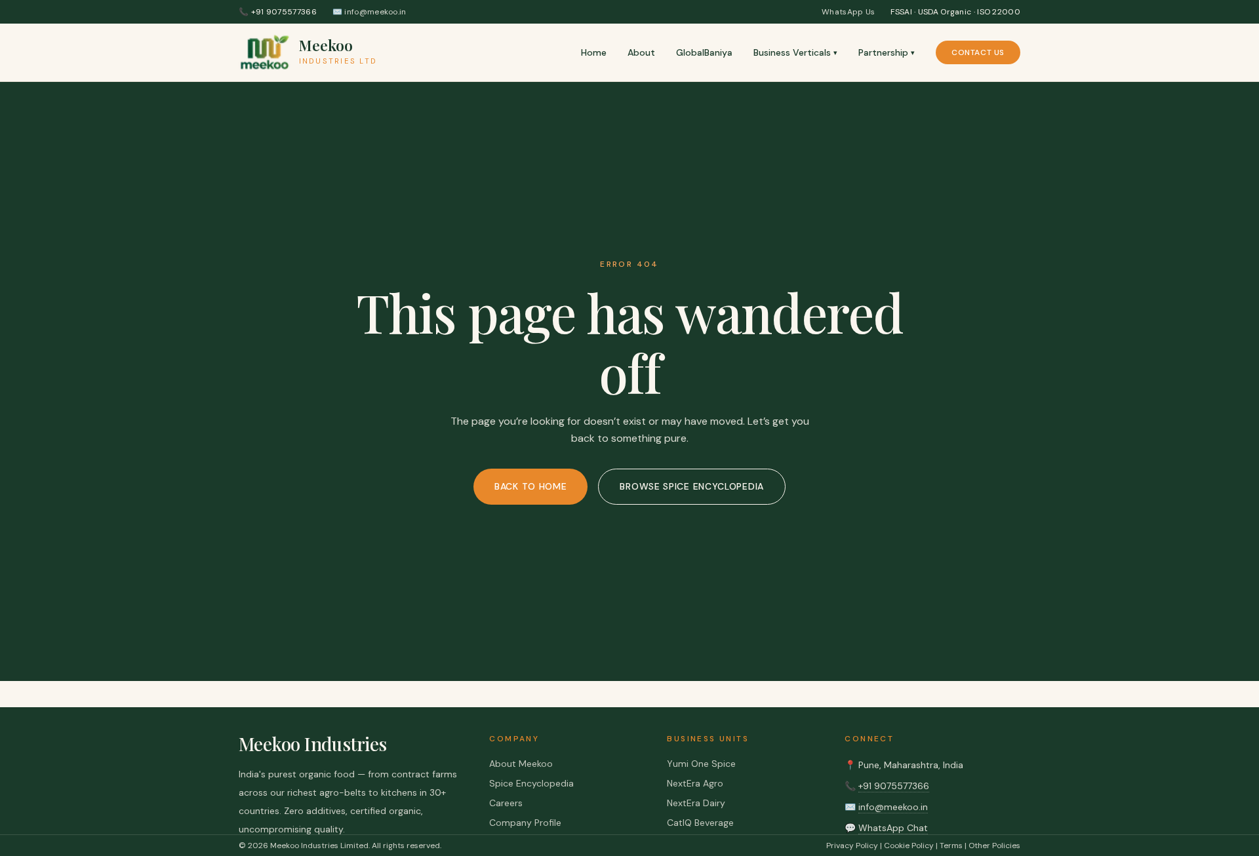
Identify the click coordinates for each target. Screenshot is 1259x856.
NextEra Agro (695, 783)
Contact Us (978, 52)
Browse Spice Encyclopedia (692, 486)
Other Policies (994, 845)
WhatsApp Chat (893, 828)
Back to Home (530, 486)
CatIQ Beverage (700, 822)
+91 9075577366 (893, 786)
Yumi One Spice (701, 763)
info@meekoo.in (893, 807)
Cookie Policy (909, 845)
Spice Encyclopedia (531, 783)
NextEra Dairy (696, 803)
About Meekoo (521, 763)
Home (594, 52)
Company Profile (525, 822)
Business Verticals (795, 52)
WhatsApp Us (848, 12)
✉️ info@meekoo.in (369, 12)
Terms (951, 845)
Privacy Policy (852, 845)
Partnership (886, 52)
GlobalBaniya (704, 52)
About (641, 52)
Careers (506, 803)
